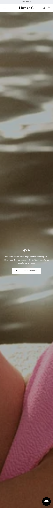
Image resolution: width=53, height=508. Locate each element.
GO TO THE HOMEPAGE (26, 270)
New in (28, 2)
